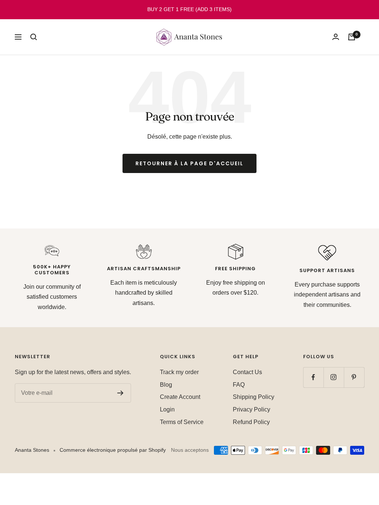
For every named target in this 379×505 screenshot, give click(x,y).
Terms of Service (182, 422)
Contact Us (247, 372)
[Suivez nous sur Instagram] (333, 377)
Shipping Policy (253, 397)
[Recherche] (33, 37)
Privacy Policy (251, 409)
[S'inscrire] (120, 393)
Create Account (180, 397)
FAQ (239, 385)
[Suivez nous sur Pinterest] (354, 377)
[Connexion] (335, 37)
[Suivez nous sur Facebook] (313, 377)
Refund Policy (251, 422)
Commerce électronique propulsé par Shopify (113, 450)
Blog (166, 385)
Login (167, 409)
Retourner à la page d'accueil (189, 163)
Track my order (179, 372)
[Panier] (351, 37)
